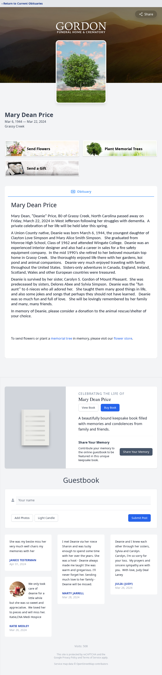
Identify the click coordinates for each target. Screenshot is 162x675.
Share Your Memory (136, 452)
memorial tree (61, 338)
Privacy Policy (69, 657)
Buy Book (110, 407)
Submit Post (139, 518)
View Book (88, 407)
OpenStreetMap (85, 664)
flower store (123, 338)
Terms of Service (92, 657)
